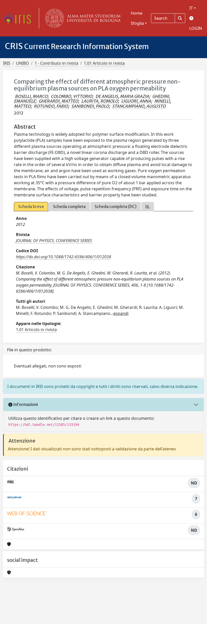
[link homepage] (19, 18)
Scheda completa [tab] (69, 206)
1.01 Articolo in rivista (104, 63)
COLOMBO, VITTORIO (71, 96)
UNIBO (22, 63)
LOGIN (195, 28)
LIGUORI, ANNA (136, 101)
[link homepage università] (82, 18)
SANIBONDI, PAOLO (90, 106)
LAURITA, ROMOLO (99, 101)
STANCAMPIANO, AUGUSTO (139, 106)
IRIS (6, 63)
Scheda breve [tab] (31, 206)
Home (136, 13)
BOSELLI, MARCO (31, 96)
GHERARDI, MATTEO (58, 101)
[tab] (147, 206)
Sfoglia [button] (137, 23)
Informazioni (25, 404)
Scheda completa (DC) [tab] (116, 206)
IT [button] (191, 8)
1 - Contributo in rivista (56, 63)
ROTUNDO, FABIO (51, 106)
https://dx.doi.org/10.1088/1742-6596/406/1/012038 (63, 257)
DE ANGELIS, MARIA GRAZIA (122, 96)
